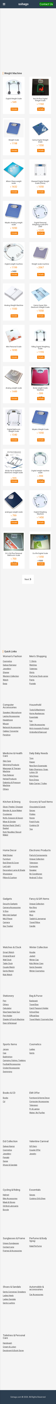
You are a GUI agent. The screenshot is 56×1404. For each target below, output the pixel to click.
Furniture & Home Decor (39, 1098)
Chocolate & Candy (37, 807)
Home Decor (9, 850)
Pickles (32, 814)
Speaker (33, 870)
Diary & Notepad (10, 1023)
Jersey (6, 1049)
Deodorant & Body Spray (13, 1350)
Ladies (32, 1049)
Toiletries (33, 669)
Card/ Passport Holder (38, 1008)
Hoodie (32, 952)
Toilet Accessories (37, 725)
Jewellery (7, 669)
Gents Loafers (9, 1303)
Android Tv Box (35, 878)
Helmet (6, 1195)
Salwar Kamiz (9, 1146)
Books (5, 1098)
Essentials (33, 717)
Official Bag (34, 1016)
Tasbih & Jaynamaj (37, 919)
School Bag (34, 1012)
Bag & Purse (35, 995)
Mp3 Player (8, 919)
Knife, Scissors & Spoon (13, 818)
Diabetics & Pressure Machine (12, 784)
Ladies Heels (8, 1295)
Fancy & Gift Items (39, 898)
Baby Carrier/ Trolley (38, 783)
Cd (4, 1101)
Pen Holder (7, 1016)
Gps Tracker (8, 926)
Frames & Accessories (12, 1251)
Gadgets (7, 898)
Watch (5, 680)
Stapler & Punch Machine (13, 1019)
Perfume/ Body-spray (38, 676)
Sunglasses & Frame (14, 1238)
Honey (32, 818)
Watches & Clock (12, 947)
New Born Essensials (38, 766)
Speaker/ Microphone (12, 712)
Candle (32, 926)
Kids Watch (7, 975)
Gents (31, 1053)
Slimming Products (11, 765)
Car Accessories (36, 1294)
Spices (32, 810)
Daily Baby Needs (38, 753)
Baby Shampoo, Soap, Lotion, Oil (38, 770)
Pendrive (6, 735)
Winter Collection (38, 947)
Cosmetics (7, 661)
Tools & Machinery (37, 710)
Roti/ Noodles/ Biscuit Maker (12, 833)
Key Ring (33, 907)
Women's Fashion (12, 656)
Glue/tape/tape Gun (11, 1012)
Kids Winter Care (36, 963)
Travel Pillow (34, 922)
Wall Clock (7, 960)
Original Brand (9, 956)
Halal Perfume (35, 1246)
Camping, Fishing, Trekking (14, 1060)
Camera (6, 922)
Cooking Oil (34, 825)
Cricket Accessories (11, 1068)
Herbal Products (10, 779)
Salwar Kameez (9, 665)
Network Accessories (12, 727)
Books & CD (9, 1092)
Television (33, 863)
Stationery (8, 995)
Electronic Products (40, 850)
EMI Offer (34, 1092)
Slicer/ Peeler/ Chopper (13, 807)
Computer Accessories (10, 706)
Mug (31, 915)
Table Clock (8, 963)
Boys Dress (34, 780)
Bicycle (6, 1210)
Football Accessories (12, 1064)
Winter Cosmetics (36, 971)
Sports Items (10, 1044)
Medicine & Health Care (12, 754)
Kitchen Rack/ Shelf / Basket (12, 826)
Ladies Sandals (9, 1299)
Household (35, 704)
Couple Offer (35, 1150)
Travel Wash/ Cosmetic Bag (41, 1019)
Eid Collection (10, 1141)
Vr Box (5, 911)
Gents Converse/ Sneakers (14, 1292)
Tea (31, 829)
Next (27, 579)
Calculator (7, 1008)
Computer (33, 866)
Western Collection (11, 676)
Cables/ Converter (10, 731)
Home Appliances (36, 713)
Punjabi (32, 684)
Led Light (7, 866)
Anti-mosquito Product (39, 728)
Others (6, 789)
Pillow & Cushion (10, 878)
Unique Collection (36, 859)
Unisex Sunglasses (11, 1243)
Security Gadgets (10, 904)
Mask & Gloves (9, 1202)
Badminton (7, 1057)
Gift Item (33, 1146)
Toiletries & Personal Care (14, 1337)
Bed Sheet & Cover (11, 863)
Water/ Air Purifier (37, 1113)
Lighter (32, 911)
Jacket (32, 956)
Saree (5, 1161)
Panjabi (6, 1157)
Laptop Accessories (11, 716)
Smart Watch (8, 952)
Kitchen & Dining (11, 801)
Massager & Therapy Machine (12, 769)
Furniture (7, 859)
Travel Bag (33, 1004)
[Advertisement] (28, 39)
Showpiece (7, 874)
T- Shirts (32, 661)
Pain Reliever (8, 775)
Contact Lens (8, 1247)
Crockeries (7, 814)
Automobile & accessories (36, 1288)
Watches (33, 665)
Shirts (31, 672)
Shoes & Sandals (10, 1165)
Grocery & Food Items (41, 801)
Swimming (7, 1072)
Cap (4, 1053)
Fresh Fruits (34, 822)
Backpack (33, 1001)
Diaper (32, 762)
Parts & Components (38, 855)
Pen (4, 1001)
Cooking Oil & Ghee (37, 1198)
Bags (5, 684)
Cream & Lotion (9, 1347)
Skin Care (7, 761)
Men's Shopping (37, 656)
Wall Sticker (8, 855)
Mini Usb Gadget (10, 915)
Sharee (6, 672)
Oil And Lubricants (10, 1206)
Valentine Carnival (39, 1141)
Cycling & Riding (11, 1189)
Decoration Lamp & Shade (14, 870)
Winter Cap (34, 960)
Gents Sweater (35, 967)
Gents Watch (8, 971)
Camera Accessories (12, 907)
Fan (30, 721)
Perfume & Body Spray (38, 1240)
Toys (31, 758)
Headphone (8, 720)
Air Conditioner (35, 874)
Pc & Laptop (34, 1109)
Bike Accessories (10, 1198)
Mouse (6, 724)
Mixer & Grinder (9, 822)
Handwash (7, 1343)
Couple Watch (9, 967)
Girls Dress (33, 776)
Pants (31, 680)
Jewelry (32, 1154)
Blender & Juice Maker (12, 810)
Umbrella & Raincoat (38, 732)
